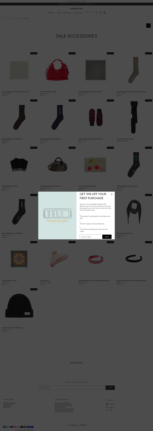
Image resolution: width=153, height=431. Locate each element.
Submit (107, 237)
